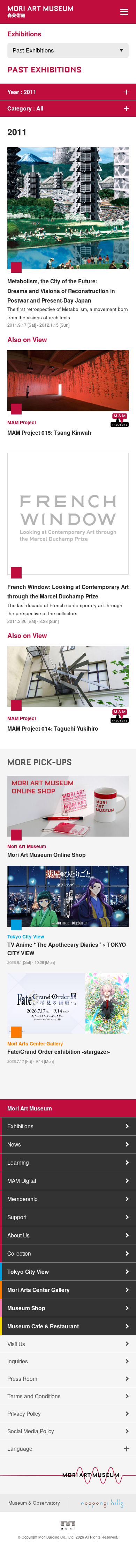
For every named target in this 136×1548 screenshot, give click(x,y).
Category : (25, 108)
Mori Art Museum (29, 1108)
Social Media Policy (30, 1431)
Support (17, 1217)
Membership (22, 1198)
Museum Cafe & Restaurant (43, 1326)
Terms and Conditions (34, 1396)
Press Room (22, 1378)
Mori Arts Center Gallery (38, 1290)
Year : (21, 92)
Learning (18, 1162)
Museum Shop (26, 1308)
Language (19, 1448)
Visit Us (16, 1344)
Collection (19, 1253)
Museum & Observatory (34, 1502)
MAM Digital (21, 1180)
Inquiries (17, 1361)
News (14, 1144)
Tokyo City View (28, 1271)
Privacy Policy (24, 1413)
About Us (18, 1235)
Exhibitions (20, 1126)
